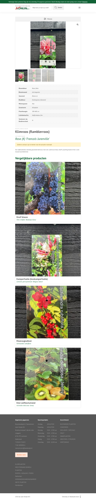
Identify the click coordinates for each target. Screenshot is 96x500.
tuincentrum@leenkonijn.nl (23, 448)
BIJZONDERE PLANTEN (68, 424)
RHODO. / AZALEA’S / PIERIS (24, 473)
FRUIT (62, 433)
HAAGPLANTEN (65, 436)
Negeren (84, 2)
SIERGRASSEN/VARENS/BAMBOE (25, 479)
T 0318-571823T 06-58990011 (20, 443)
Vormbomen (19, 485)
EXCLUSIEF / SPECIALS (67, 430)
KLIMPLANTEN (20, 464)
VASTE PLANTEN (20, 482)
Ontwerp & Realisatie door (71, 497)
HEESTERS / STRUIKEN (67, 439)
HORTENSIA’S (64, 442)
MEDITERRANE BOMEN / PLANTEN (23, 468)
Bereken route (21, 455)
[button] (77, 24)
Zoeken (60, 7)
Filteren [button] (49, 19)
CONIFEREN (64, 427)
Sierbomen (18, 476)
